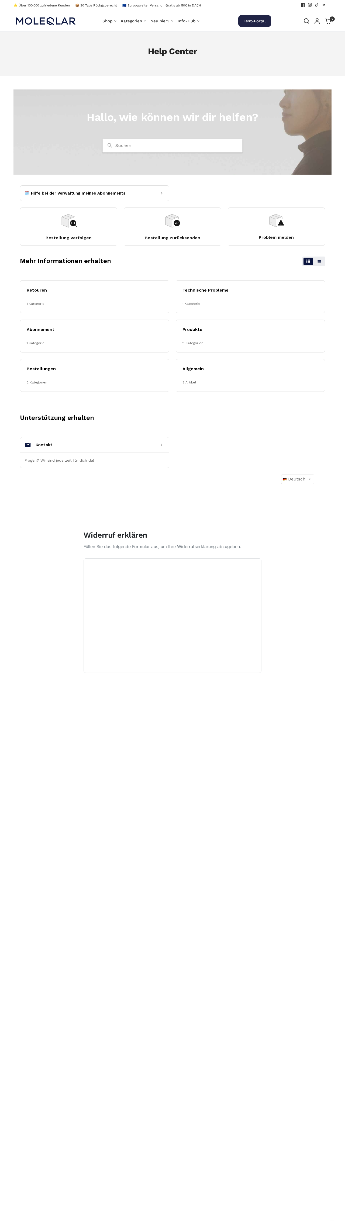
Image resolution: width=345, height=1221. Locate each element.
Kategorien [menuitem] (131, 21)
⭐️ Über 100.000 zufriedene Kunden (41, 5)
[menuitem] (43, 5)
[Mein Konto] (317, 21)
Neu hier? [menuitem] (159, 21)
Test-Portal (255, 21)
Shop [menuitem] (107, 21)
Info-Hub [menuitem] (186, 21)
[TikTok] (316, 4)
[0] (327, 21)
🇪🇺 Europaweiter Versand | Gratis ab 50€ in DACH (161, 5)
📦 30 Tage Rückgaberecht (96, 5)
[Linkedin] (323, 4)
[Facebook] (302, 4)
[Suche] (306, 21)
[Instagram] (309, 4)
